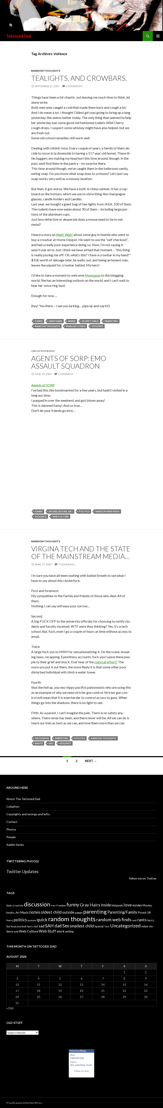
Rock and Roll (18, 926)
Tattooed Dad (18, 36)
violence (97, 326)
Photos (11, 829)
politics (84, 511)
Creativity (18, 905)
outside (68, 912)
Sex (65, 925)
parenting (111, 321)
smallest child (76, 326)
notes (34, 911)
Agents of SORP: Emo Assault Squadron (68, 362)
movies (137, 905)
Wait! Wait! (64, 235)
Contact (11, 822)
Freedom (61, 905)
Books (9, 905)
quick (42, 919)
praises (32, 920)
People (11, 837)
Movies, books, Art (61, 511)
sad (51, 743)
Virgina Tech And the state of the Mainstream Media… (80, 552)
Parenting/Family (122, 912)
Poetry (9, 920)
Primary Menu (158, 36)
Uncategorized (125, 925)
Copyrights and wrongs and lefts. (28, 814)
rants (39, 743)
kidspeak (117, 905)
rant (134, 920)
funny (39, 321)
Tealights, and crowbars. (79, 78)
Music (24, 912)
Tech (107, 926)
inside (72, 321)
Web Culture (60, 516)
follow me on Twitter (143, 878)
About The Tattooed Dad (23, 799)
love (128, 904)
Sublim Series (15, 844)
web (16, 931)
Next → (91, 761)
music (89, 1065)
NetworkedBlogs (77, 1050)
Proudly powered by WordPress (24, 1102)
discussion (42, 738)
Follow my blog (81, 1071)
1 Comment (65, 374)
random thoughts (45, 70)
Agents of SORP (43, 385)
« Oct (10, 1008)
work (61, 931)
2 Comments (74, 86)
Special (99, 926)
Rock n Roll (32, 926)
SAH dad (53, 925)
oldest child (90, 321)
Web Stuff (47, 931)
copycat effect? (105, 662)
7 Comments (66, 564)
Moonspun (93, 275)
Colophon (12, 806)
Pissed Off (144, 912)
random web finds (107, 511)
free (53, 905)
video (144, 926)
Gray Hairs (55, 321)
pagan (79, 912)
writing (69, 931)
